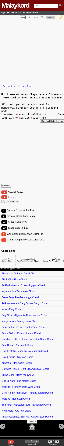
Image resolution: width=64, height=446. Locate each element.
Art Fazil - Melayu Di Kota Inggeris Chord (23, 285)
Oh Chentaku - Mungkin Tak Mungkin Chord (25, 351)
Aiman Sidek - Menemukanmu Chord (21, 333)
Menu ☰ (50, 17)
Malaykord (15, 5)
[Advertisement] (32, 51)
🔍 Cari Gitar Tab (10, 201)
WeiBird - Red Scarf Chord (16, 399)
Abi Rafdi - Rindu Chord (14, 279)
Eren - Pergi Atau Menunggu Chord (20, 297)
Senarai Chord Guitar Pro (20, 210)
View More (32, 422)
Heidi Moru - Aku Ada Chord (16, 410)
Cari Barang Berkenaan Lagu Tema (25, 239)
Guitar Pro (9, 86)
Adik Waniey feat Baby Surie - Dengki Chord (25, 303)
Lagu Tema (26, 86)
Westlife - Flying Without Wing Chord (21, 387)
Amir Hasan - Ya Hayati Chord (17, 345)
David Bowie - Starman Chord (17, 357)
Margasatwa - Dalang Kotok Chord (20, 321)
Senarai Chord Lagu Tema (21, 216)
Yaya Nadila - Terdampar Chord (18, 291)
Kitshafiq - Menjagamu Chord (17, 363)
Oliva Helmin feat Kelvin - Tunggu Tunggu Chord (27, 393)
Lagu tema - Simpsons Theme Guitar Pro (19, 12)
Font (36, 17)
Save (23, 17)
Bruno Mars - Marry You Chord (18, 375)
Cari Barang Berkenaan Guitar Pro (25, 234)
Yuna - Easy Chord (12, 309)
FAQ (16, 117)
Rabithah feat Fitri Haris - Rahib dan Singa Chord (28, 339)
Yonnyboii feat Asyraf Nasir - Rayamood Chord (26, 404)
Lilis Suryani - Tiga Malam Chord (19, 381)
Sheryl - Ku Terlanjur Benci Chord (19, 273)
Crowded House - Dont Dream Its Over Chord (25, 369)
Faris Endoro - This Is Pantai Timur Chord (23, 327)
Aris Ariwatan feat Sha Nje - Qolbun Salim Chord (27, 416)
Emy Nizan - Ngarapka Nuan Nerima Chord (24, 315)
